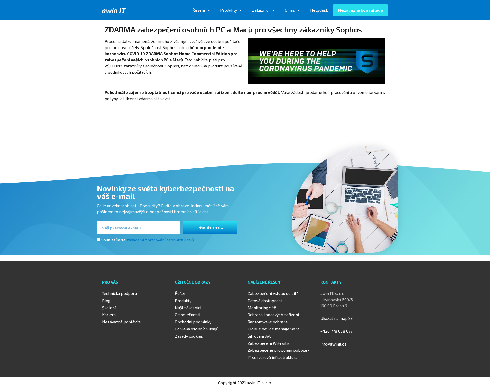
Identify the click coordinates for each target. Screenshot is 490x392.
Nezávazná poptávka (121, 321)
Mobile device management (273, 328)
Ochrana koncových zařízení (273, 314)
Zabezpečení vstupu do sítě (273, 293)
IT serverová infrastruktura (272, 357)
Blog (106, 300)
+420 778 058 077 (336, 331)
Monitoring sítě (262, 307)
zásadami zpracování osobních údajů (160, 239)
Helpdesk (319, 10)
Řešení (198, 10)
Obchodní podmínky (193, 321)
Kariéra (109, 314)
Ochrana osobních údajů (196, 328)
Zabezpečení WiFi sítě (268, 343)
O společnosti (187, 314)
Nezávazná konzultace (360, 10)
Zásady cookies (189, 336)
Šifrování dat (259, 336)
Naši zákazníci (188, 307)
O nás (290, 10)
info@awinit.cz (333, 343)
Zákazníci (261, 10)
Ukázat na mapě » (336, 318)
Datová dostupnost (265, 300)
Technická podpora (119, 293)
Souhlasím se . (148, 239)
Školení (109, 307)
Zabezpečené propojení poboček (278, 350)
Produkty (228, 10)
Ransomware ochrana (268, 321)
